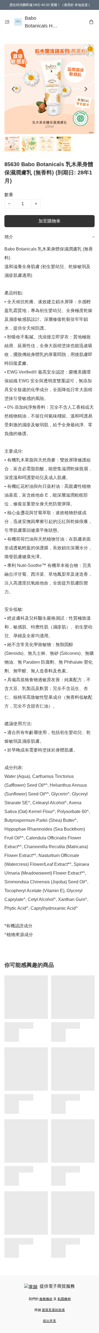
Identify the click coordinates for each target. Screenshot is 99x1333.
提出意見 (49, 1321)
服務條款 (46, 1299)
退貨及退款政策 (53, 1310)
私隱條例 (64, 1299)
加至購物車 (49, 221)
